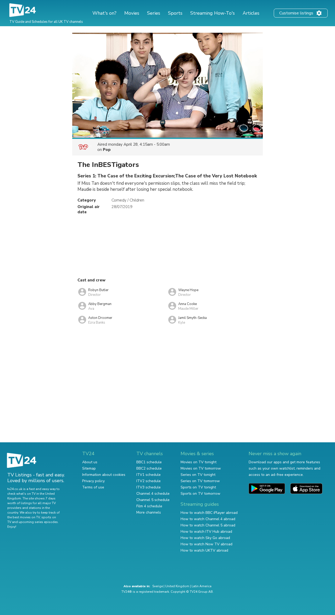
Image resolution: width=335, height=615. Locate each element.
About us (89, 462)
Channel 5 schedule (153, 499)
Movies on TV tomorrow (201, 468)
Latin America (201, 586)
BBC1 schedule (149, 462)
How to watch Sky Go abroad (205, 537)
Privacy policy (93, 480)
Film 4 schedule (149, 506)
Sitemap (89, 468)
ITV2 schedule (148, 480)
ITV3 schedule (148, 487)
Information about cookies (103, 474)
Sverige (157, 586)
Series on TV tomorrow (200, 480)
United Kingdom (177, 586)
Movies (131, 13)
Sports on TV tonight (198, 487)
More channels (148, 512)
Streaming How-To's (212, 13)
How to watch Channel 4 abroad (208, 518)
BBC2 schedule (149, 468)
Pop (107, 149)
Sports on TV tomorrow (200, 493)
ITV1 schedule (148, 474)
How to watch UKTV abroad (204, 550)
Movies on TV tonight (198, 462)
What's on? (104, 13)
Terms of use (93, 487)
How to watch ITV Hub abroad (206, 531)
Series (153, 13)
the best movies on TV (23, 517)
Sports (175, 13)
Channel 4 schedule (153, 493)
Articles (251, 13)
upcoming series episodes (38, 522)
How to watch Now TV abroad (206, 544)
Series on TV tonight (198, 474)
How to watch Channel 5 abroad (208, 525)
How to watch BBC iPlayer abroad (209, 512)
